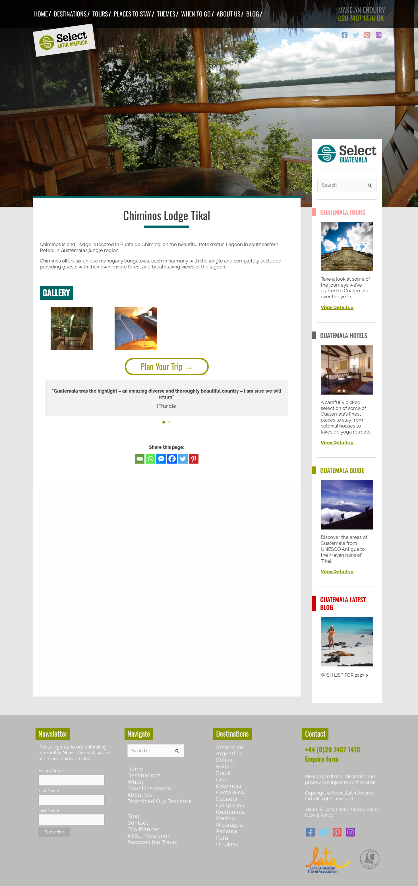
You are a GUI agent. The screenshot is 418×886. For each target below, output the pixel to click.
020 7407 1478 (356, 18)
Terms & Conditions (325, 809)
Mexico (225, 818)
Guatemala (230, 812)
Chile (223, 780)
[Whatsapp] (150, 459)
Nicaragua (229, 825)
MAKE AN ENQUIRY (361, 10)
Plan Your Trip (161, 366)
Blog (133, 816)
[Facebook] (344, 35)
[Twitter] (355, 35)
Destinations (144, 775)
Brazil (223, 773)
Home (135, 769)
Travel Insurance (149, 788)
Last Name (48, 810)
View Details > (337, 442)
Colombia (228, 786)
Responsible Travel (152, 842)
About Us (139, 795)
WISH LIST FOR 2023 (343, 675)
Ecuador (227, 799)
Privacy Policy (364, 809)
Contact (137, 823)
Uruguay (227, 844)
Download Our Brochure (159, 801)
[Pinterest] (367, 35)
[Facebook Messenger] (161, 459)
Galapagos (230, 805)
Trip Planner (143, 829)
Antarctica (229, 747)
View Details (335, 307)
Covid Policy (320, 815)
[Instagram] (378, 35)
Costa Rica (230, 792)
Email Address (51, 770)
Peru (222, 838)
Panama (226, 831)
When (135, 782)
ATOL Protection (149, 836)
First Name (48, 790)
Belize (224, 760)
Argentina (229, 753)
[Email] (139, 459)
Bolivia (225, 767)
